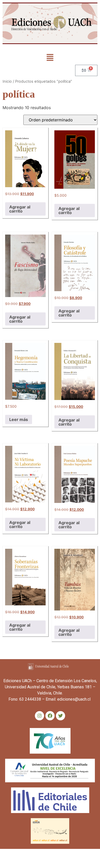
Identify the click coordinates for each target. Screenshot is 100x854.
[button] (50, 58)
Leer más (18, 419)
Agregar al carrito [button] (19, 209)
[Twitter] (60, 715)
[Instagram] (39, 715)
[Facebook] (50, 715)
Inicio (7, 81)
